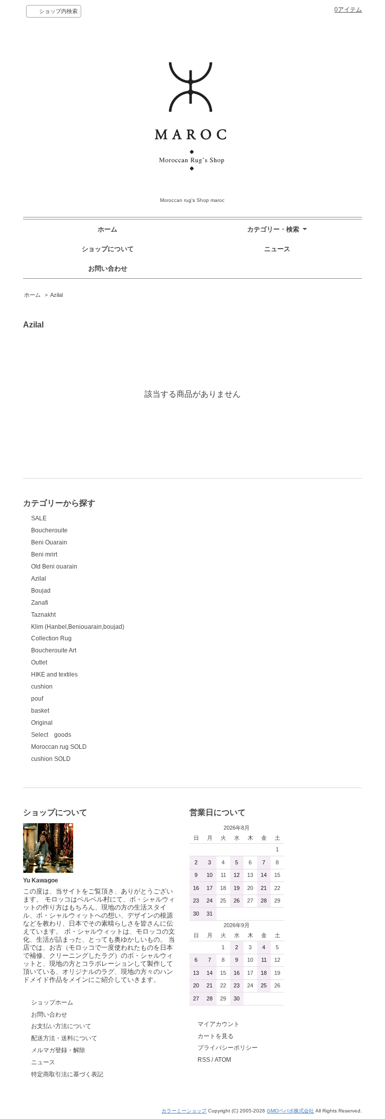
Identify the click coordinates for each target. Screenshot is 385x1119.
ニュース (277, 249)
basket (40, 710)
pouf (37, 698)
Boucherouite (49, 530)
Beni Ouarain (49, 542)
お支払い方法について (61, 1026)
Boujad (41, 590)
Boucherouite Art (53, 650)
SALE (39, 518)
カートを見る (216, 1036)
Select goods (51, 734)
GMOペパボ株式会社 (290, 1110)
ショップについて (108, 249)
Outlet (39, 662)
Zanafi (39, 602)
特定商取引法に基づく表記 (67, 1074)
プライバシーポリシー (228, 1047)
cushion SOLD (51, 758)
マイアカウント (219, 1024)
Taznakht (43, 614)
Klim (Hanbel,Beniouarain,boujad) (77, 626)
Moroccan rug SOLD (59, 746)
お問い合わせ (107, 268)
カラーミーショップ (184, 1110)
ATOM (223, 1059)
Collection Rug (51, 638)
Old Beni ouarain (54, 566)
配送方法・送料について (64, 1038)
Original (42, 722)
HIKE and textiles (54, 674)
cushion (42, 686)
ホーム (107, 229)
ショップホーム (52, 1002)
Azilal (56, 295)
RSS (204, 1059)
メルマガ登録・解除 (58, 1050)
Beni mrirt (44, 554)
